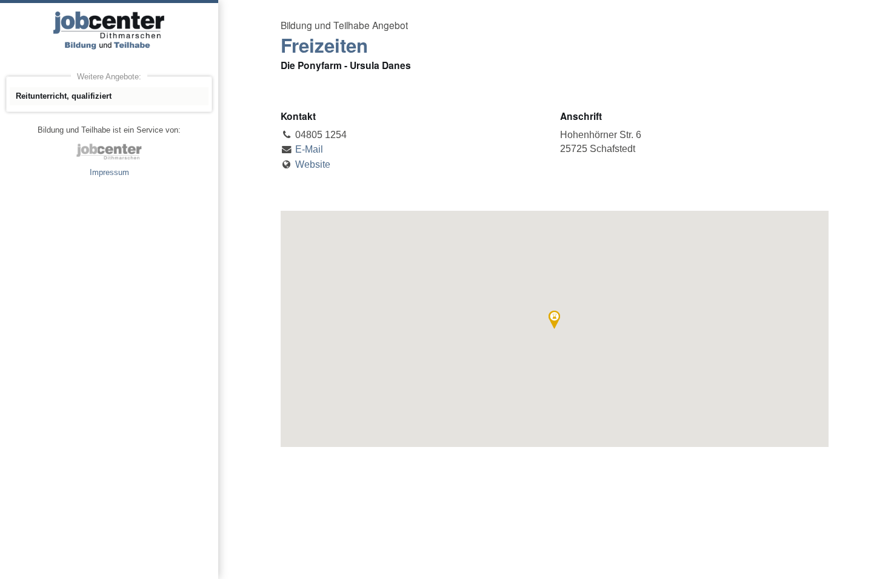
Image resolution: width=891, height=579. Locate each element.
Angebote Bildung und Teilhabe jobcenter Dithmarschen (109, 30)
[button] (554, 320)
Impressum (109, 172)
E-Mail (309, 149)
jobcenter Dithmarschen (109, 151)
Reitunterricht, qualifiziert (64, 96)
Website (312, 164)
